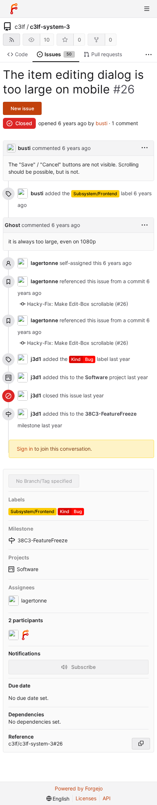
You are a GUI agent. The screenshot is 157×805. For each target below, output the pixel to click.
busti (101, 123)
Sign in (25, 449)
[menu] (144, 148)
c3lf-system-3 (50, 26)
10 (47, 39)
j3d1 (36, 359)
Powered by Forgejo (79, 788)
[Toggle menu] (146, 8)
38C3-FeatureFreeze (111, 414)
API (107, 798)
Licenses (86, 798)
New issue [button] (22, 108)
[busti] (14, 635)
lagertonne (44, 263)
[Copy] (141, 744)
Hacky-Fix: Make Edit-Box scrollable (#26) (77, 304)
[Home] (14, 8)
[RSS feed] (11, 40)
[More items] (148, 54)
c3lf (20, 26)
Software (27, 569)
